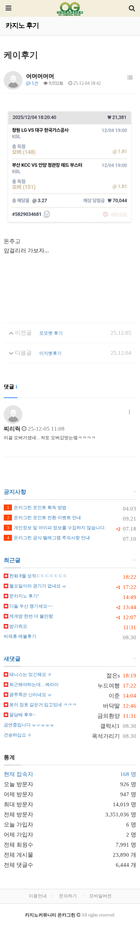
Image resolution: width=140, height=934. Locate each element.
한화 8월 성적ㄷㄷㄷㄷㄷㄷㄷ (38, 575)
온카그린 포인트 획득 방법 (36, 507)
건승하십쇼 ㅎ (18, 735)
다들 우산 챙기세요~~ (30, 606)
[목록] (130, 78)
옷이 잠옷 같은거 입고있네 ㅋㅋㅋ (42, 704)
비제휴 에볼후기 (20, 636)
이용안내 (38, 896)
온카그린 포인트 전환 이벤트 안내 (44, 517)
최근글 (12, 560)
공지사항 (15, 492)
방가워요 (17, 626)
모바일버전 (100, 896)
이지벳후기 (50, 353)
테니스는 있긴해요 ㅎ (30, 674)
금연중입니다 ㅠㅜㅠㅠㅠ (29, 724)
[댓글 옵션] (129, 412)
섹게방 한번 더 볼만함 (30, 616)
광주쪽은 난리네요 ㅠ (30, 694)
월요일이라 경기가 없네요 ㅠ (37, 586)
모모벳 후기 (51, 333)
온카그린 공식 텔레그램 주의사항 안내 (48, 537)
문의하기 (68, 896)
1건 (34, 83)
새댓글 (12, 659)
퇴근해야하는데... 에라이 (33, 684)
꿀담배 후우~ (21, 714)
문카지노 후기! (23, 596)
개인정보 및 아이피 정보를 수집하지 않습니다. (56, 527)
